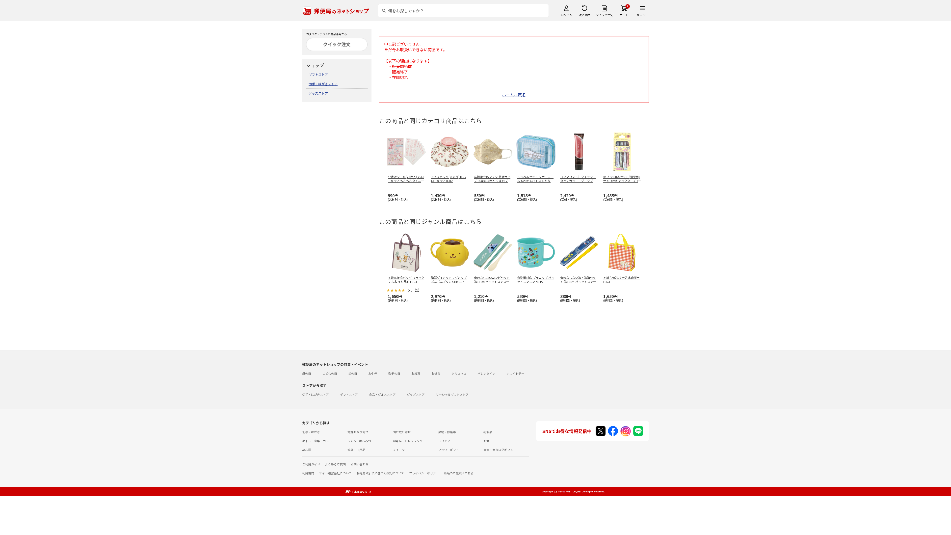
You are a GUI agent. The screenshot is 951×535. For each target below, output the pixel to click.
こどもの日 (329, 373)
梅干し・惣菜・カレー (317, 441)
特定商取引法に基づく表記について (380, 473)
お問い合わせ (360, 464)
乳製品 (487, 432)
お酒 (486, 441)
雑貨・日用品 (356, 450)
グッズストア (318, 93)
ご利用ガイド (311, 464)
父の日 (352, 373)
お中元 (372, 373)
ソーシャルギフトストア (452, 394)
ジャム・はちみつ (359, 441)
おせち (435, 373)
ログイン (566, 15)
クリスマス (458, 373)
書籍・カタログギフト (498, 450)
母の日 (306, 373)
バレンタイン (486, 373)
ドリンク (444, 441)
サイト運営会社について (335, 473)
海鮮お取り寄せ (357, 432)
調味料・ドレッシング (408, 441)
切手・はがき (311, 432)
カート (624, 15)
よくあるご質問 (335, 464)
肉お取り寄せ (402, 432)
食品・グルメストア (382, 394)
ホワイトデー (515, 373)
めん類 (306, 450)
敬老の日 (394, 373)
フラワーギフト (448, 450)
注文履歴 (584, 15)
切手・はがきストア (323, 83)
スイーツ (399, 450)
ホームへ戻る (514, 95)
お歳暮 (415, 373)
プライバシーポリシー (424, 473)
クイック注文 (604, 15)
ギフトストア (318, 74)
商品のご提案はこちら (459, 473)
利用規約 (308, 473)
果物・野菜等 (447, 432)
